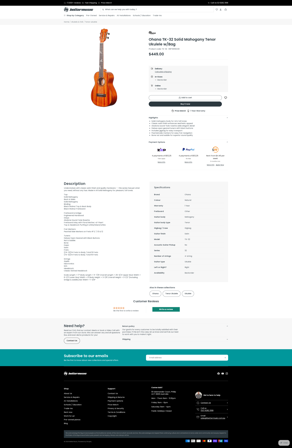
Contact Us (72, 340)
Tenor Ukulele (171, 293)
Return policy (128, 326)
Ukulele (188, 293)
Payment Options (157, 142)
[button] (190, 72)
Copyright (112, 416)
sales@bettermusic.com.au (213, 418)
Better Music (73, 442)
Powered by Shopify (85, 442)
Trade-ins (68, 408)
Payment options (115, 401)
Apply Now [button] (220, 165)
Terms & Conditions (116, 412)
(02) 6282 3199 (207, 410)
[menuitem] (74, 15)
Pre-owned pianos (72, 419)
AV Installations (71, 401)
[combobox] (157, 9)
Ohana (155, 293)
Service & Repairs (72, 397)
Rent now (68, 412)
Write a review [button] (166, 309)
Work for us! (69, 416)
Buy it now (185, 104)
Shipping (126, 339)
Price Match (113, 404)
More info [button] (161, 162)
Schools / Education (73, 404)
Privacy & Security (116, 408)
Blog (66, 423)
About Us (68, 393)
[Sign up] (225, 358)
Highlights (153, 117)
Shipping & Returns (116, 397)
